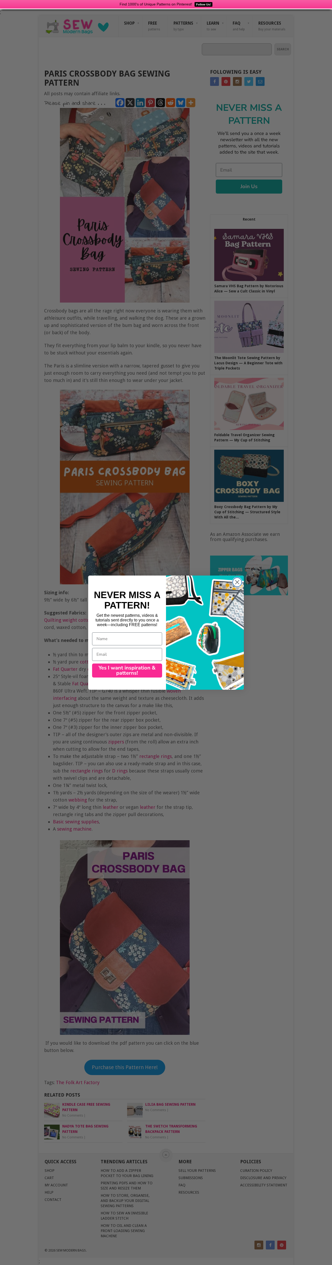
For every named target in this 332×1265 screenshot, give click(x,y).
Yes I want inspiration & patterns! (127, 670)
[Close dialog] (237, 582)
